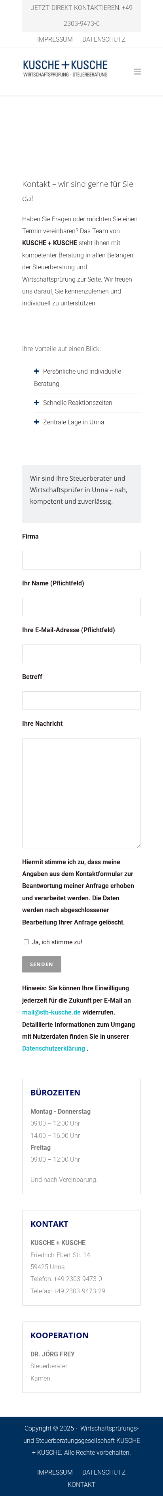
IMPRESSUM (55, 39)
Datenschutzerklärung (54, 1048)
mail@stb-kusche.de (51, 1012)
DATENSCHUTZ (104, 39)
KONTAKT (82, 1484)
